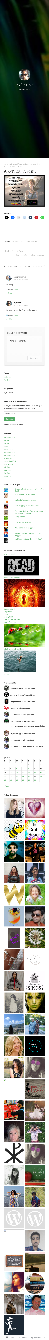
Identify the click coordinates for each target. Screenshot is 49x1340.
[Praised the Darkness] (24, 606)
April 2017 (7, 446)
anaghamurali (20, 277)
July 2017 (7, 440)
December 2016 (9, 452)
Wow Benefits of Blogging (24, 528)
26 (11, 780)
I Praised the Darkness (23, 522)
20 (17, 776)
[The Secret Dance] (35, 808)
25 (5, 780)
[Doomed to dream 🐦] (14, 1304)
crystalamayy (15, 734)
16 (35, 772)
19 (11, 776)
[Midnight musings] (14, 1067)
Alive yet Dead (9, 554)
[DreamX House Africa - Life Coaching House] (35, 830)
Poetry (31, 164)
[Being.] (35, 873)
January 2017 (8, 449)
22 (29, 776)
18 (5, 776)
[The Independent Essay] (14, 1003)
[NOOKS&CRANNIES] (35, 1219)
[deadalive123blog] (35, 1067)
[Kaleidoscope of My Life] (14, 873)
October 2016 (8, 458)
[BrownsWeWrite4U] (35, 1175)
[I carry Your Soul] (24, 646)
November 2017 (9, 437)
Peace (6, 614)
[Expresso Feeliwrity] (35, 1262)
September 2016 (10, 461)
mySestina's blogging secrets (26, 500)
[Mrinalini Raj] (35, 851)
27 (17, 780)
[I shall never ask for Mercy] (20, 671)
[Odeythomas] (14, 938)
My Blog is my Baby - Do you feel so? (28, 539)
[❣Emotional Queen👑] (35, 1089)
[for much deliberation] (14, 1239)
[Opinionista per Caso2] (35, 1132)
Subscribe (9, 419)
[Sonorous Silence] (35, 938)
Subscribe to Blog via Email (15, 401)
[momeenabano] (14, 981)
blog (14, 164)
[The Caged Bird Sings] (35, 981)
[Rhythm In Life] (35, 1024)
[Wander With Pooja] (14, 1196)
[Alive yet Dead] (21, 575)
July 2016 (7, 467)
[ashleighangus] (14, 808)
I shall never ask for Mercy (14, 649)
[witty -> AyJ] (35, 1046)
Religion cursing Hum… (19, 726)
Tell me (6, 674)
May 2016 (7, 473)
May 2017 (7, 443)
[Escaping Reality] (14, 1175)
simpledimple (15, 701)
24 (41, 776)
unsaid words (15, 688)
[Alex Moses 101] (35, 1305)
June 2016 (7, 470)
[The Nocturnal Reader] (14, 1110)
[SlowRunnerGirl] (14, 1325)
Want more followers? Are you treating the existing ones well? (29, 512)
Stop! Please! (9, 612)
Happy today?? (9, 609)
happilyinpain (15, 721)
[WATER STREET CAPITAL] (14, 1218)
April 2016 (7, 476)
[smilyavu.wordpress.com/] (35, 1154)
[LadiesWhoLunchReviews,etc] (14, 1132)
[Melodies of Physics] (35, 916)
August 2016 (8, 464)
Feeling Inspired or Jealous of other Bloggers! (28, 534)
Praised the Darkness (12, 578)
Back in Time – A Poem (14, 251)
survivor (37, 164)
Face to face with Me (12, 619)
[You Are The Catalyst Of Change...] (35, 1197)
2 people (16, 289)
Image (22, 167)
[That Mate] (14, 1260)
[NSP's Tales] (14, 851)
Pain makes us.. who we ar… (34, 747)
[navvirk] (14, 1024)
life (18, 164)
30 (35, 780)
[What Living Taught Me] (35, 894)
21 (23, 776)
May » (7, 786)
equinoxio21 (15, 715)
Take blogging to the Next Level (27, 505)
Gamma (13, 708)
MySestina (18, 302)
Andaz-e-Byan (16, 695)
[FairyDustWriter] (35, 1111)
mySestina (24, 85)
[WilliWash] (14, 894)
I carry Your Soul (20, 517)
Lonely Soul (8, 617)
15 (29, 772)
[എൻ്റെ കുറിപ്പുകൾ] (35, 1240)
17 (41, 772)
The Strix (7, 380)
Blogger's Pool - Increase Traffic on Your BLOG (29, 490)
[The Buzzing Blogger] (14, 830)
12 (11, 772)
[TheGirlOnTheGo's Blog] (35, 1283)
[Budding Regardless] (35, 959)
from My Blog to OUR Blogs (25, 494)
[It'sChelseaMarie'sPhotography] (14, 959)
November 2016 (9, 455)
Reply (10, 293)
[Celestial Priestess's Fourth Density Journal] (35, 1003)
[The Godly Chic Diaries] (14, 1089)
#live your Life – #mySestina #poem (29, 255)
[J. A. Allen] (14, 1046)
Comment (33, 358)
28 (23, 780)
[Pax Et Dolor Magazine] (14, 1153)
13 (17, 772)
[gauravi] (14, 1282)
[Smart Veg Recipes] (14, 916)
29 (29, 780)
